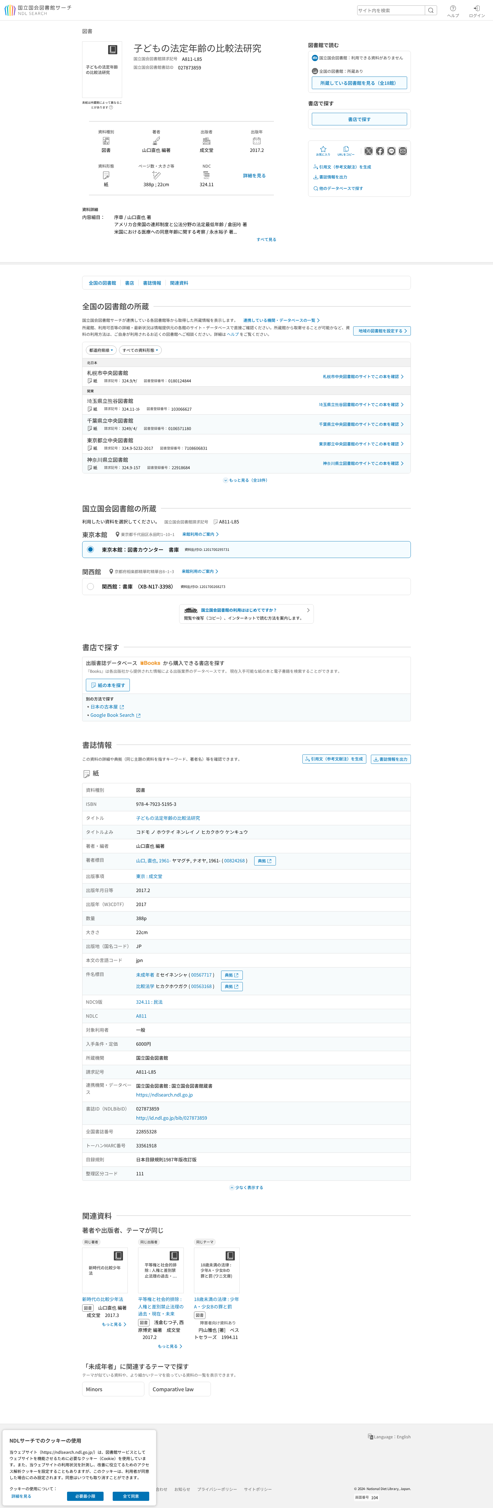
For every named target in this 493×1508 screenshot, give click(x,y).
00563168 (201, 986)
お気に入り (323, 154)
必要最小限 (85, 1496)
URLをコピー (346, 154)
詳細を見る (254, 175)
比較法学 (145, 986)
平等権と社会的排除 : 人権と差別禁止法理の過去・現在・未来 (161, 1306)
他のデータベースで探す (341, 188)
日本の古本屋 (104, 706)
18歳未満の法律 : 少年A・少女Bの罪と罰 (216, 1303)
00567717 (201, 974)
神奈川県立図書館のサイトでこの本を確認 (361, 463)
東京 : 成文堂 (149, 876)
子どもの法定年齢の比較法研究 (168, 817)
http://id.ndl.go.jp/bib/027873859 (171, 1117)
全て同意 (131, 1496)
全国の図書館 (102, 282)
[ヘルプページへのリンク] (111, 105)
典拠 (262, 861)
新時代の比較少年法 (102, 1299)
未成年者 (145, 974)
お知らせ (182, 1489)
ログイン (477, 15)
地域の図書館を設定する (381, 331)
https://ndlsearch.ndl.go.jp (164, 1094)
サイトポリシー (258, 1489)
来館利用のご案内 (198, 534)
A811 (141, 1015)
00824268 (234, 860)
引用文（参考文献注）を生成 (345, 167)
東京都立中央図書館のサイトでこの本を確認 (359, 444)
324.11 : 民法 (149, 1001)
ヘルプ (453, 15)
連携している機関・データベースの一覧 (279, 320)
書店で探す (359, 119)
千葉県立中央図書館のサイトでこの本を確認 (359, 424)
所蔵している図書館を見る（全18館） (359, 82)
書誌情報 (152, 282)
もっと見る (112, 1324)
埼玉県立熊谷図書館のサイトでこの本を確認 (359, 404)
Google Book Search (113, 714)
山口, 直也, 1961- (153, 860)
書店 (129, 282)
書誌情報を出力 (333, 177)
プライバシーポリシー (217, 1489)
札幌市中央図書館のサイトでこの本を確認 (361, 376)
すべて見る (266, 239)
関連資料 (179, 282)
